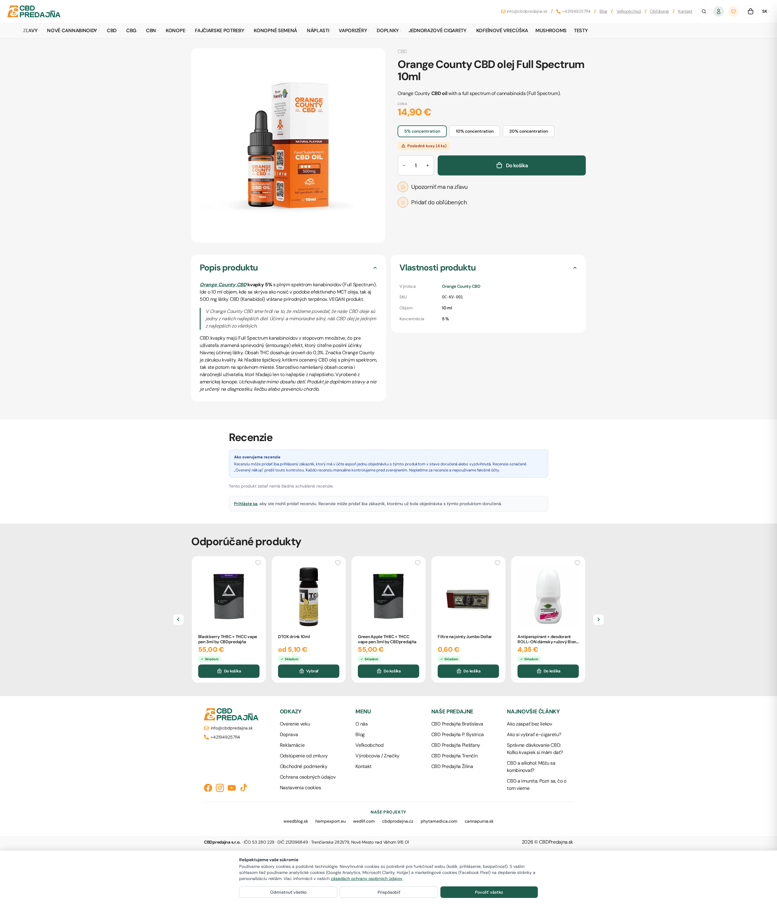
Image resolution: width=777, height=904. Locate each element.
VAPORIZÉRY (353, 30)
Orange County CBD (223, 284)
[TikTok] (243, 788)
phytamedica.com (439, 821)
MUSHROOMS (551, 30)
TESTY (581, 30)
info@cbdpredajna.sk (527, 11)
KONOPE (175, 30)
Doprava (289, 734)
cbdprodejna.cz (397, 821)
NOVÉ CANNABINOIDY (72, 30)
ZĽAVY (30, 30)
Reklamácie (292, 745)
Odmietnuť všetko (288, 892)
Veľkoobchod (628, 11)
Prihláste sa (245, 503)
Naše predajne (452, 711)
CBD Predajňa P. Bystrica (457, 734)
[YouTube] (232, 788)
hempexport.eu (330, 821)
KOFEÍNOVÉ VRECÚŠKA (502, 30)
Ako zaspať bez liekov (529, 724)
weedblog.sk (295, 821)
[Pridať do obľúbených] (258, 562)
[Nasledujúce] (598, 619)
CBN (151, 30)
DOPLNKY (388, 30)
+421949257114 (576, 11)
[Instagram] (220, 788)
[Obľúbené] (733, 11)
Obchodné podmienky (303, 766)
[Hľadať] (703, 11)
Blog (603, 11)
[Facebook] (208, 788)
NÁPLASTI (318, 30)
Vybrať (312, 671)
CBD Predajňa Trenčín (454, 756)
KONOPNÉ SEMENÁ (275, 30)
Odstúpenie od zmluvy (304, 756)
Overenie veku (295, 724)
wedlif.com (364, 821)
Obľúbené (659, 11)
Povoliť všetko (489, 892)
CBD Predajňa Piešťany (455, 745)
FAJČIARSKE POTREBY (219, 30)
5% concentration (422, 131)
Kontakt (685, 11)
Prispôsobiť (389, 892)
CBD (112, 30)
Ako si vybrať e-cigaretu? (534, 734)
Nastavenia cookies (300, 787)
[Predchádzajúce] (178, 619)
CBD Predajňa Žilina (452, 766)
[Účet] (718, 11)
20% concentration (528, 131)
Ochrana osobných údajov (308, 777)
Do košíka (232, 671)
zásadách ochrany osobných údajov (366, 878)
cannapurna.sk (479, 821)
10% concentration (475, 131)
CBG (131, 30)
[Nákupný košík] (750, 11)
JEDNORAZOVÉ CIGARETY (438, 30)
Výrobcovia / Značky (377, 756)
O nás (361, 724)
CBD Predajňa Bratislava (457, 724)
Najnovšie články (533, 711)
